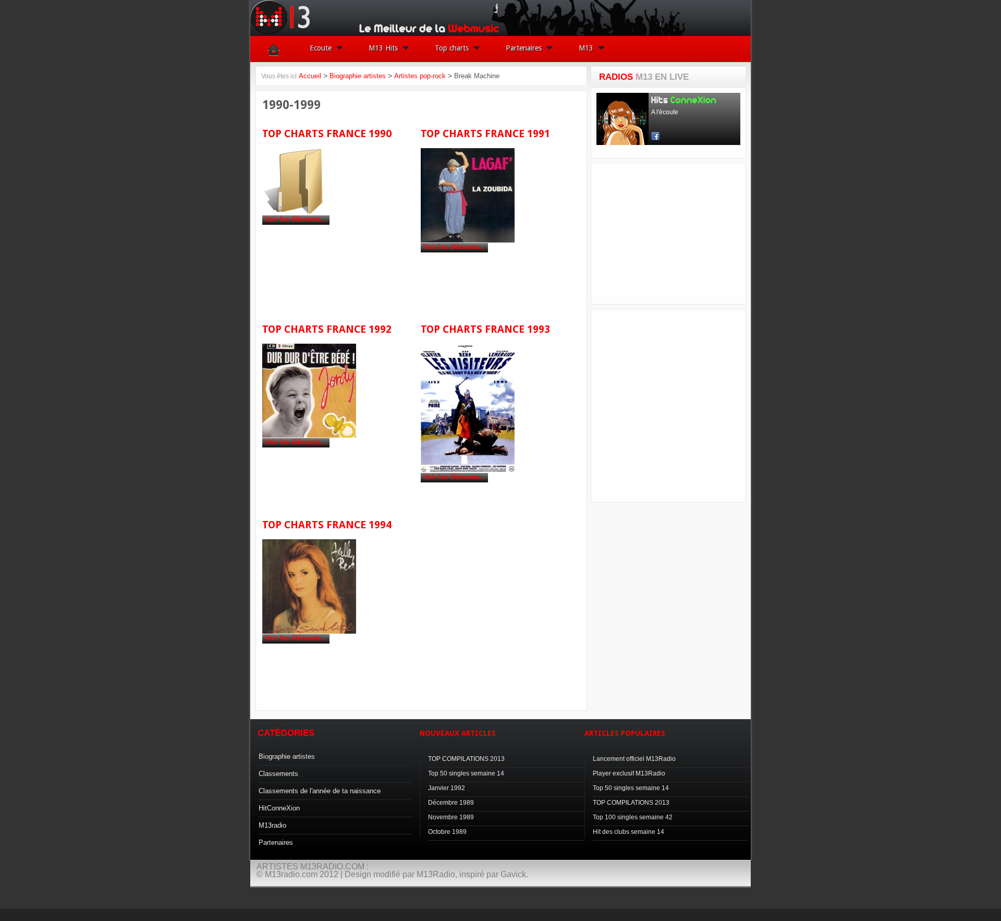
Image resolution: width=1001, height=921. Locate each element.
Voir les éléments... (296, 219)
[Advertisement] (674, 233)
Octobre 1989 (447, 831)
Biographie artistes (357, 76)
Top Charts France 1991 (485, 134)
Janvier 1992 (446, 788)
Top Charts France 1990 (327, 134)
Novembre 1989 (451, 817)
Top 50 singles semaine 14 (466, 773)
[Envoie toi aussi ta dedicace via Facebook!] (500, 908)
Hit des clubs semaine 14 (628, 831)
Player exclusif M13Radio (629, 773)
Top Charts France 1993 (485, 329)
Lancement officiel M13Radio (634, 758)
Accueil (310, 76)
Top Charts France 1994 (327, 525)
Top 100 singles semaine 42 (633, 817)
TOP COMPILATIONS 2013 (466, 758)
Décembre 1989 (451, 802)
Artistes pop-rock (420, 76)
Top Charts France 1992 (327, 329)
